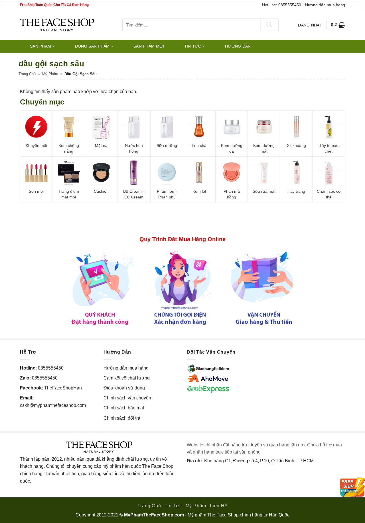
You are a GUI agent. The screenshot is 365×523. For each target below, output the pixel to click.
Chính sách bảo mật (124, 407)
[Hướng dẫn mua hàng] (182, 288)
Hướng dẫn (238, 46)
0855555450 (51, 368)
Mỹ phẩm (50, 74)
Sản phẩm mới (148, 46)
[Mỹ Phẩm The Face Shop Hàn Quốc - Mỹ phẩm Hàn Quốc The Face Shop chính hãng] (57, 25)
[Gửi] (269, 25)
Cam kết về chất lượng (127, 378)
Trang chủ (27, 74)
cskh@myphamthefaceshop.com (53, 405)
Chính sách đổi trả (122, 418)
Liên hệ (219, 505)
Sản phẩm (40, 46)
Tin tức (192, 46)
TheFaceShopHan (63, 387)
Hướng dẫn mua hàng (325, 5)
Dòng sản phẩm (92, 46)
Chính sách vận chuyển (127, 397)
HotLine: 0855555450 (281, 5)
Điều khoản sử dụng (124, 387)
